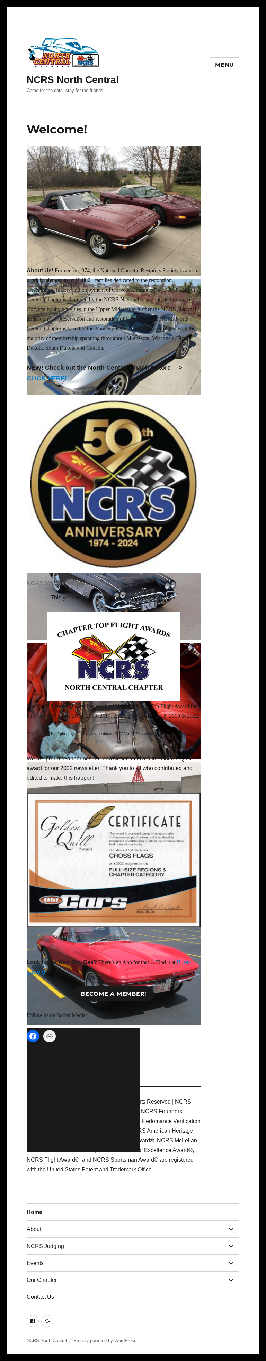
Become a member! (114, 994)
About (34, 1229)
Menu (224, 65)
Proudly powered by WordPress (104, 1340)
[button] (114, 213)
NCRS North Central (73, 79)
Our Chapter (42, 1280)
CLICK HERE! (47, 378)
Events (35, 1263)
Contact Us (40, 1297)
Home (34, 1212)
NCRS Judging (45, 1246)
